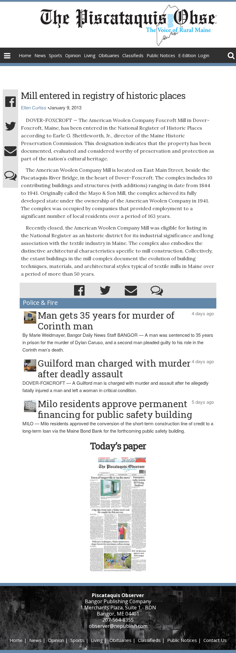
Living (90, 55)
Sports (55, 55)
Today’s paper (118, 446)
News (40, 55)
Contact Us (215, 640)
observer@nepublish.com (118, 626)
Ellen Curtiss (33, 107)
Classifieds (133, 55)
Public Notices (161, 55)
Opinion (73, 55)
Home (25, 55)
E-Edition (187, 55)
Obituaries (109, 55)
